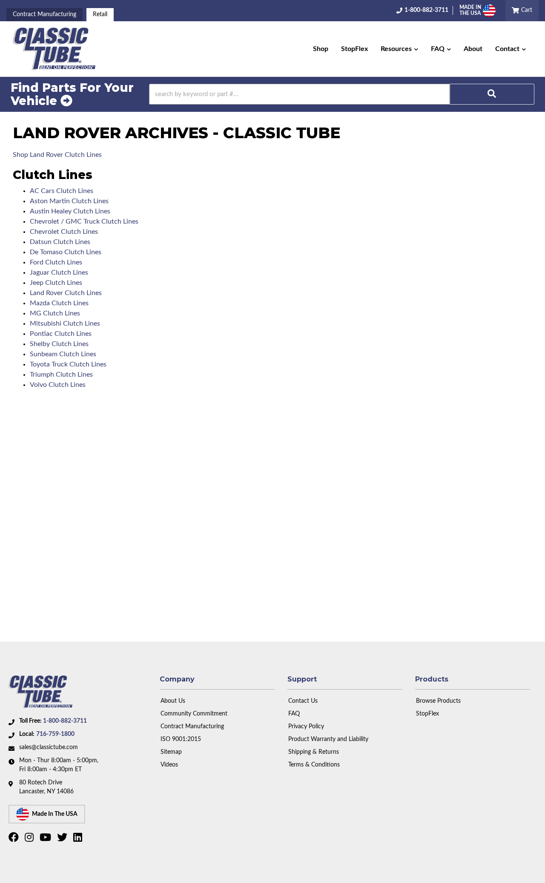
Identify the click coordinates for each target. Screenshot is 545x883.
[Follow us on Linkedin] (78, 839)
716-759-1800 (55, 734)
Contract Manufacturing (44, 14)
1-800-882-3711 (65, 721)
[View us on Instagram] (30, 839)
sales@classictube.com (48, 747)
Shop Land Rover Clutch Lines (57, 154)
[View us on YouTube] (46, 839)
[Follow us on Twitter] (63, 839)
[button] (399, 49)
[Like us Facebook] (15, 839)
